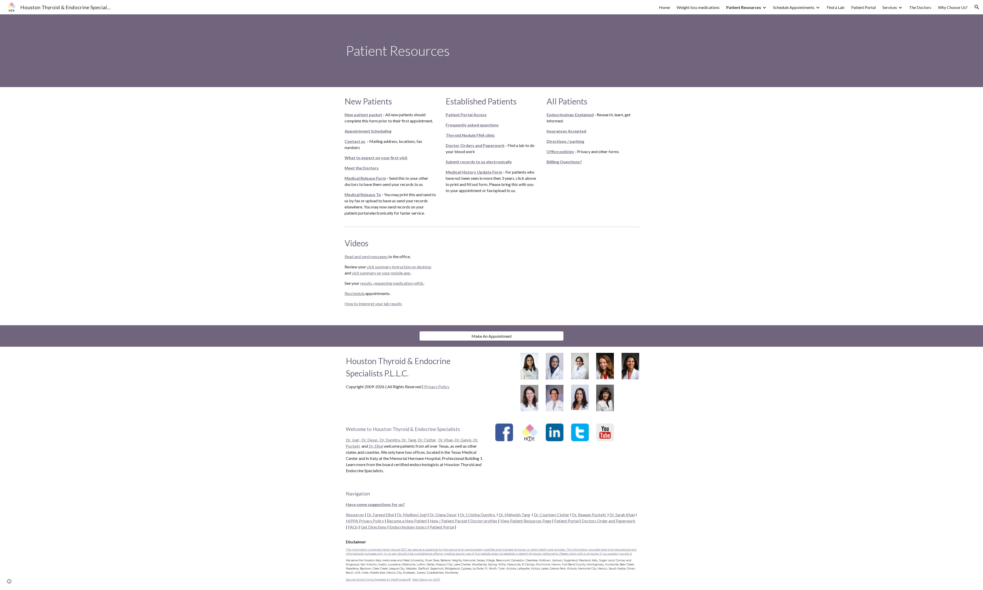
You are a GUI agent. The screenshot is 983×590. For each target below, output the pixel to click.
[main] (491, 50)
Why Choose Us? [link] (953, 7)
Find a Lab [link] (836, 7)
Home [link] (664, 7)
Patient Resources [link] (743, 7)
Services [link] (889, 7)
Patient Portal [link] (863, 7)
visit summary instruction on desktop (398, 266)
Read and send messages (366, 256)
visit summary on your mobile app (381, 272)
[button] (977, 7)
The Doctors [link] (920, 7)
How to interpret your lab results (373, 303)
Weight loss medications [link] (698, 7)
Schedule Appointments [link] (794, 7)
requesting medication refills (398, 283)
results (366, 283)
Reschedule (355, 293)
